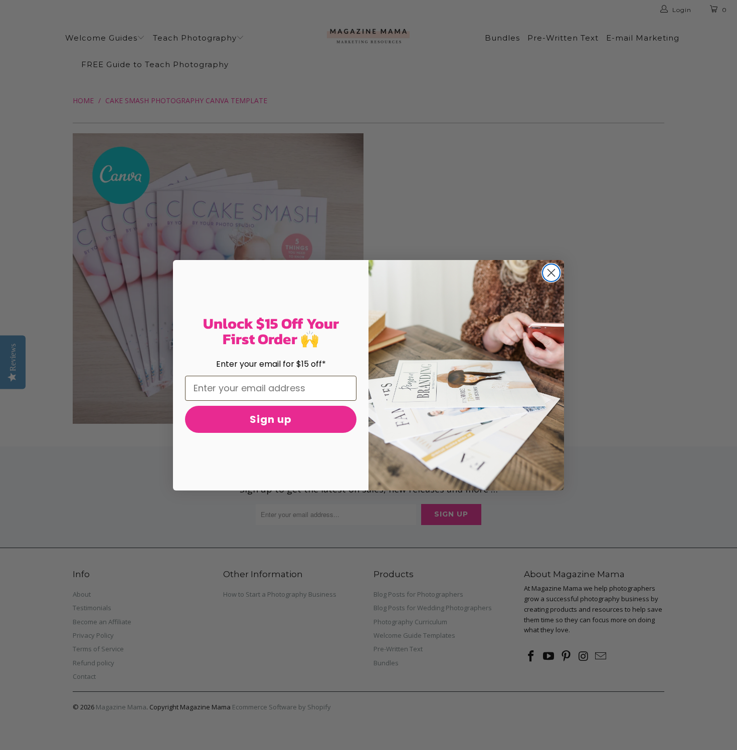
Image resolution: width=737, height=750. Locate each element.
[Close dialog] (551, 273)
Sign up (271, 419)
